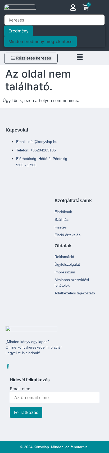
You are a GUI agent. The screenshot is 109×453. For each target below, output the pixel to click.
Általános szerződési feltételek (71, 282)
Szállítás (61, 219)
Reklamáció (64, 257)
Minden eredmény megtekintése (40, 41)
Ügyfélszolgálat (67, 264)
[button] (79, 58)
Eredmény (18, 30)
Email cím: (20, 389)
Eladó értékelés (67, 235)
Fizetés (60, 227)
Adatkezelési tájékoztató (74, 293)
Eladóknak (63, 212)
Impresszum (64, 272)
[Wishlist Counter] (97, 8)
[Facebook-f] (8, 366)
